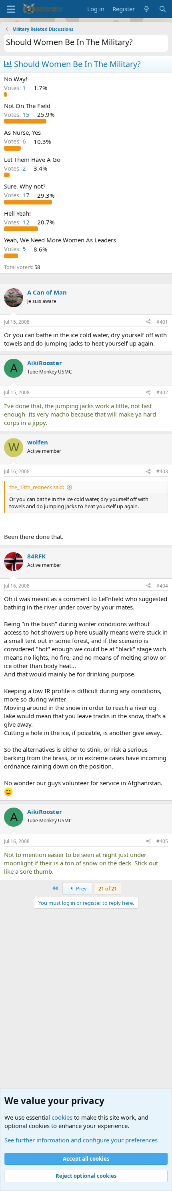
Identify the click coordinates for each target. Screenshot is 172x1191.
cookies (62, 1117)
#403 (162, 471)
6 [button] (16, 141)
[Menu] (11, 9)
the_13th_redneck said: (36, 487)
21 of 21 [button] (107, 888)
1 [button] (16, 88)
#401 (162, 321)
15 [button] (17, 114)
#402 (162, 392)
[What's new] (146, 9)
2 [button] (16, 168)
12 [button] (17, 222)
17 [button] (17, 195)
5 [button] (16, 249)
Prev (81, 888)
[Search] (162, 9)
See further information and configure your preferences (81, 1140)
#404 (162, 585)
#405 (162, 841)
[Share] (148, 322)
